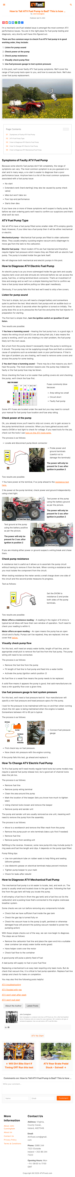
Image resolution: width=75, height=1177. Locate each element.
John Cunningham (38, 14)
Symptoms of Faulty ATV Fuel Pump (22, 134)
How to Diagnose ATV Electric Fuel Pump (24, 142)
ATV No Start (37, 1036)
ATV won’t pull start (11, 1000)
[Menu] (4, 4)
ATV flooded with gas (12, 990)
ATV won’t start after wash (14, 995)
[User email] (8, 1027)
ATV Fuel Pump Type (17, 138)
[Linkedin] (6, 1027)
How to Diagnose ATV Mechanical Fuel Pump (26, 150)
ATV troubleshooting (11, 984)
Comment (63, 1098)
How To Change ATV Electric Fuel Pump (24, 146)
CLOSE (66, 129)
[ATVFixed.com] (37, 4)
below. (15, 638)
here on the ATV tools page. (38, 433)
